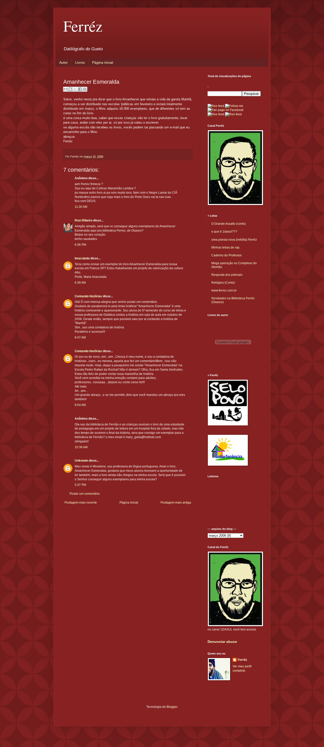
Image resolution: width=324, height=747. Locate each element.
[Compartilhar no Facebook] (80, 89)
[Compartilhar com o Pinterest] (84, 89)
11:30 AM (81, 207)
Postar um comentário (85, 493)
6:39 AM (80, 282)
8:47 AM (80, 337)
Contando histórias (88, 296)
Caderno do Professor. (226, 255)
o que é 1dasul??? (224, 231)
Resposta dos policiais (226, 275)
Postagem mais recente (81, 502)
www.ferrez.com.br (224, 290)
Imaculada (82, 258)
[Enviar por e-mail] (65, 89)
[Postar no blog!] (70, 89)
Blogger (172, 707)
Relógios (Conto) (223, 282)
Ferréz (83, 26)
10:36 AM (81, 447)
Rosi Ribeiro (83, 220)
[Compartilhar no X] (75, 89)
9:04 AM (80, 405)
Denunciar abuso (222, 642)
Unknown (81, 460)
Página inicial (102, 62)
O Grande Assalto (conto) (228, 223)
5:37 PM (80, 485)
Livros (80, 62)
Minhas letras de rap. (225, 247)
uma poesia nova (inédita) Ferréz (234, 239)
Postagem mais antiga (175, 502)
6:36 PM (80, 244)
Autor (63, 62)
